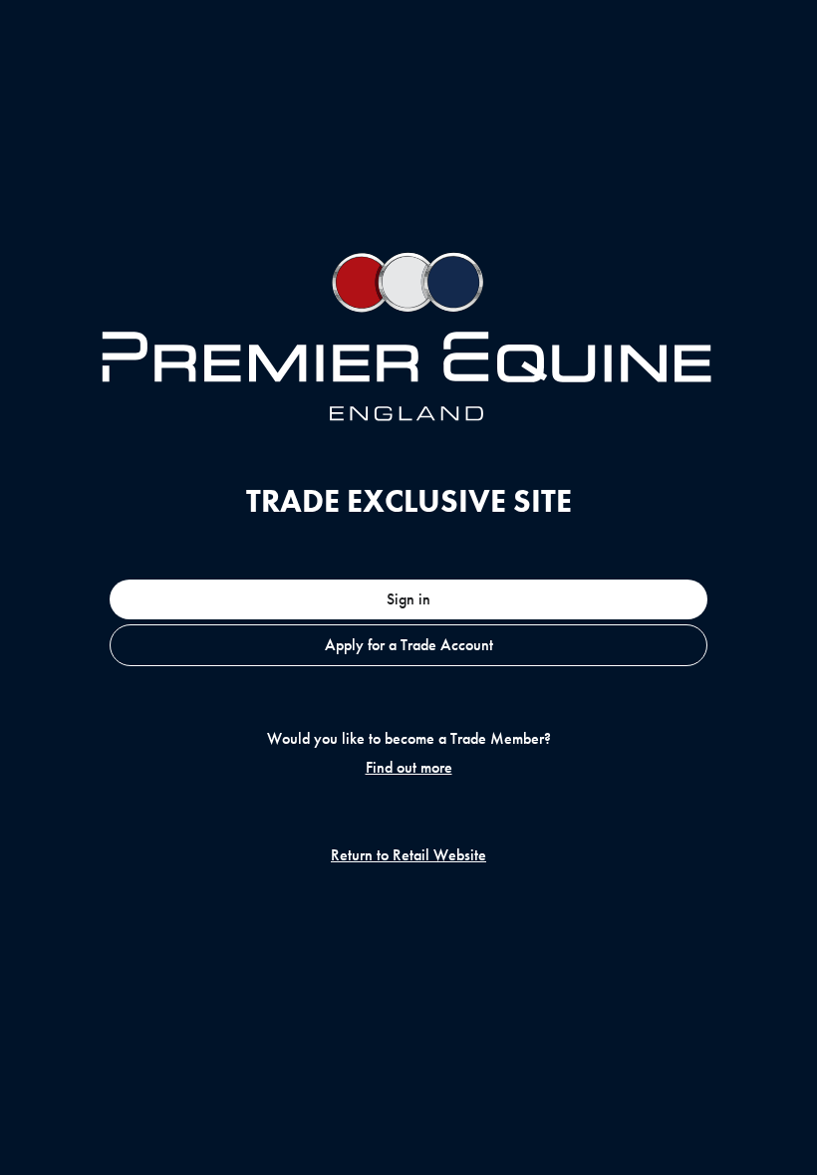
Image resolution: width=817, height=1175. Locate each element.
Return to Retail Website (408, 855)
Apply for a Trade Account (409, 644)
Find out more (409, 768)
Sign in (408, 598)
